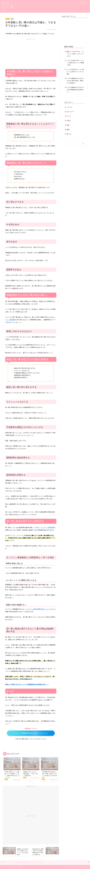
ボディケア (70, 111)
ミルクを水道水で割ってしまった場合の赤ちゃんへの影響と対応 (75, 63)
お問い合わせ (82, 3)
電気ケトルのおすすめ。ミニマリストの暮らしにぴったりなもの (75, 54)
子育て (7, 18)
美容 (68, 125)
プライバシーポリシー (9, 866)
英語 (68, 129)
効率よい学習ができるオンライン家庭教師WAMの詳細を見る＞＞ (27, 684)
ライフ (69, 116)
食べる (69, 134)
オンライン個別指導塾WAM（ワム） (38, 609)
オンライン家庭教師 (47, 527)
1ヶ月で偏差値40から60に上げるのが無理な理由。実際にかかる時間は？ (75, 81)
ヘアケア (69, 107)
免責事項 (19, 866)
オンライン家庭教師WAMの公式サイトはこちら (31, 733)
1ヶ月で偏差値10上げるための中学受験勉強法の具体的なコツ (75, 90)
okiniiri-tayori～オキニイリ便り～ (7, 6)
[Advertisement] (30, 53)
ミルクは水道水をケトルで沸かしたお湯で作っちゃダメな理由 (75, 72)
